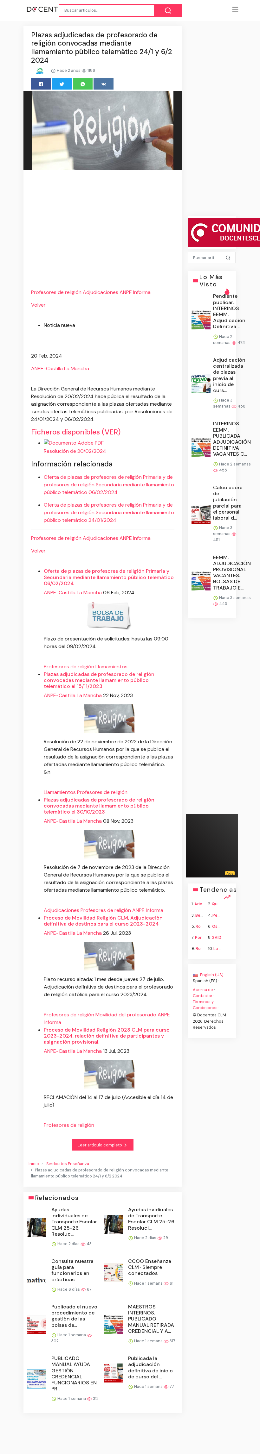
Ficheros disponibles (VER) (75, 432)
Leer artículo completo (100, 1145)
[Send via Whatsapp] (83, 84)
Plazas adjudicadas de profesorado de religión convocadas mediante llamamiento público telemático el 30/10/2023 (99, 805)
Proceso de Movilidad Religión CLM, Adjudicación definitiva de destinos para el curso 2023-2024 (103, 920)
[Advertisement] (102, 230)
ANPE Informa (135, 292)
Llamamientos (111, 666)
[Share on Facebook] (41, 84)
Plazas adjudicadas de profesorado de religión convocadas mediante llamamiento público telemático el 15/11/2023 (99, 680)
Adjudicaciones (100, 292)
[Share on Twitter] (62, 84)
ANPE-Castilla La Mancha (60, 368)
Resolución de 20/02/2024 (75, 451)
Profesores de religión (56, 292)
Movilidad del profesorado (125, 1014)
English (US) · (212, 974)
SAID (216, 937)
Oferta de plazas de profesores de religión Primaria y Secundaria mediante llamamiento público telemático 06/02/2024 (109, 577)
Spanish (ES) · (206, 980)
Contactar (202, 995)
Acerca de (203, 989)
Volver (38, 305)
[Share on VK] (104, 84)
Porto (200, 937)
